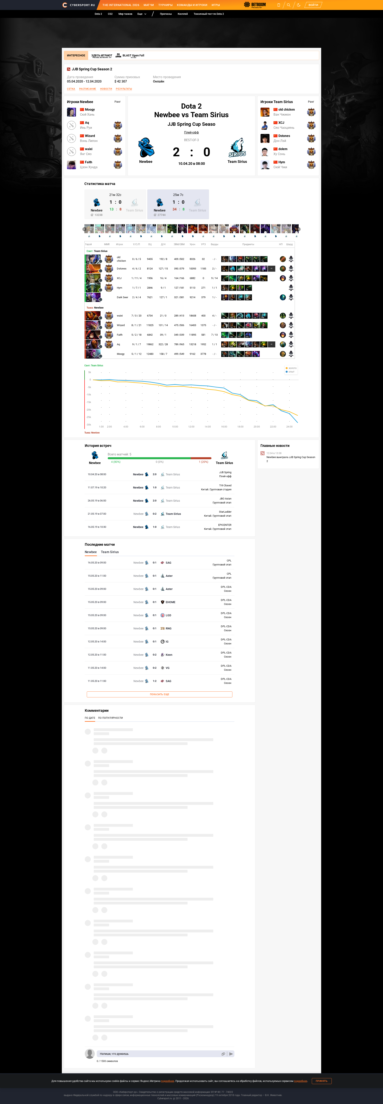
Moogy (120, 353)
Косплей (183, 13)
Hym (119, 287)
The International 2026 (121, 5)
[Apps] (279, 5)
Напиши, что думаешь (114, 1053)
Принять (322, 1081)
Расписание (87, 88)
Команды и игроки (192, 5)
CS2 (110, 13)
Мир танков (125, 13)
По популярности (110, 718)
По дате (90, 718)
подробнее (167, 1080)
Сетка (71, 88)
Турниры (165, 5)
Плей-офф (191, 132)
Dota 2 (98, 13)
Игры (216, 5)
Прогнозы (166, 13)
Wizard (121, 325)
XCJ (119, 278)
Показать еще (159, 694)
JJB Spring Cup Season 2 (92, 69)
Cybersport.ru (164, 1098)
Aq (118, 344)
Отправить (231, 1054)
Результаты (124, 88)
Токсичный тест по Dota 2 (209, 13)
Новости (106, 88)
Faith (119, 334)
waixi (120, 315)
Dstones (121, 268)
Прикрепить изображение (223, 1054)
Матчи (149, 5)
